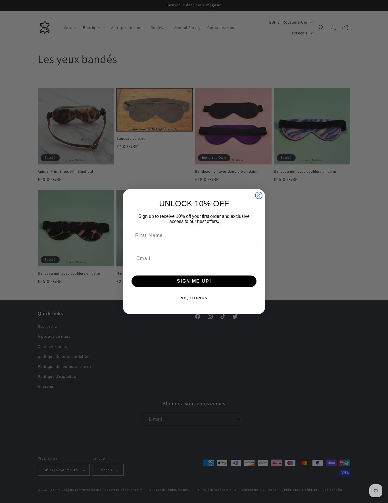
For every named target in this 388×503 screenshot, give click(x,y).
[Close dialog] (258, 195)
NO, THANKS (194, 298)
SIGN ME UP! (194, 281)
